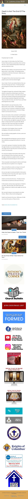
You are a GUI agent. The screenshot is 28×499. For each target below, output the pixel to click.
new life (9, 204)
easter (5, 204)
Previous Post (7, 213)
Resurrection (14, 204)
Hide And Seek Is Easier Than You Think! (14, 232)
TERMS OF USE (14, 496)
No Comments (5, 234)
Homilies (14, 229)
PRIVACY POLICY (21, 495)
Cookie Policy (13, 495)
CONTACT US (6, 495)
